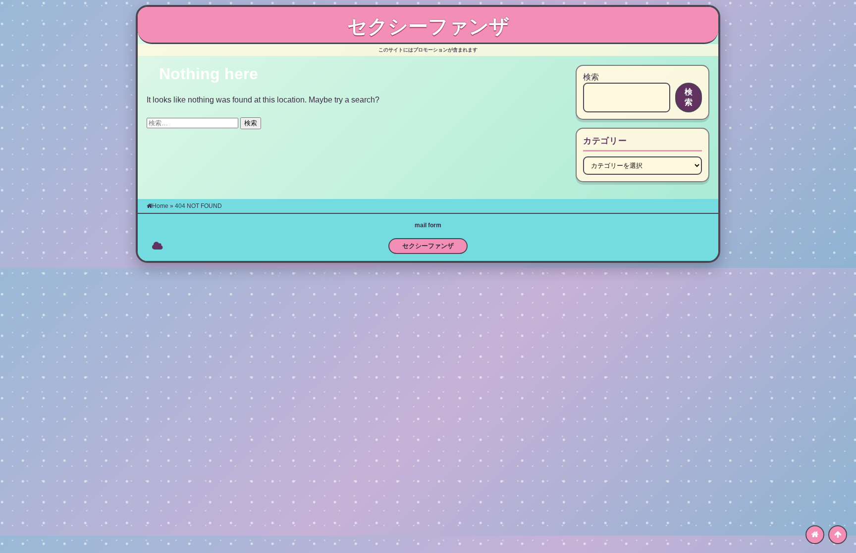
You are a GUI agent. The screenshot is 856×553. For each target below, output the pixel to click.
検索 (591, 77)
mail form (428, 225)
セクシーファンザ (428, 26)
